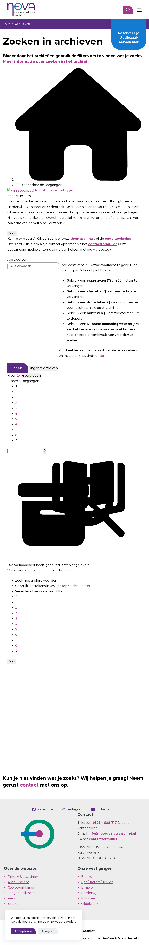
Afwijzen (48, 931)
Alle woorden (17, 259)
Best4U (132, 938)
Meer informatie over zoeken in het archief (45, 61)
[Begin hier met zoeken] (78, 179)
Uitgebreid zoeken (43, 368)
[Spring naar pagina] (44, 451)
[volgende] (16, 441)
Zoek (17, 368)
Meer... (12, 233)
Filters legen (31, 375)
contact (29, 785)
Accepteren (23, 931)
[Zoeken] (128, 10)
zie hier (84, 586)
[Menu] (139, 9)
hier (101, 356)
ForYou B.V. (112, 938)
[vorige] (16, 386)
